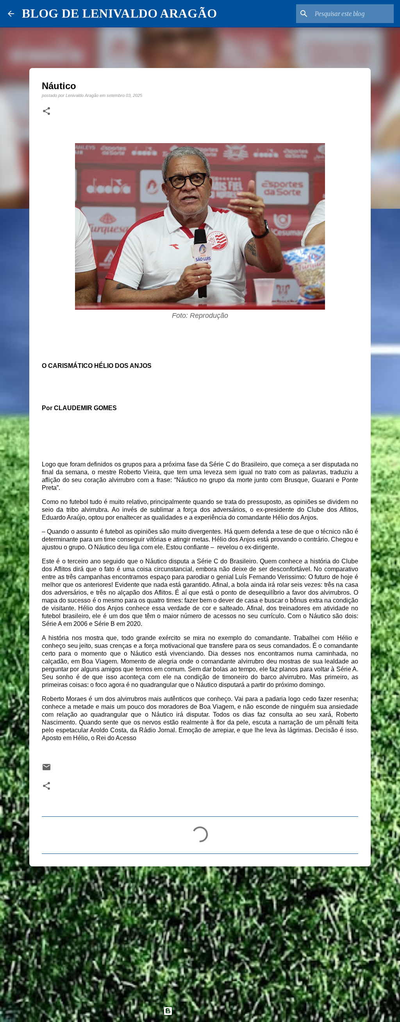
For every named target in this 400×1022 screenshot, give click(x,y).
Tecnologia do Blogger (205, 1011)
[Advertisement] (200, 933)
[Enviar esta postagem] (46, 769)
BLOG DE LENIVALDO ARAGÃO (119, 13)
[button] (46, 111)
